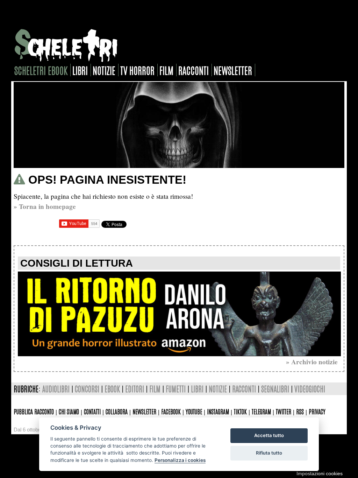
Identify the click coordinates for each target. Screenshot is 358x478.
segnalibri (275, 388)
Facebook (171, 411)
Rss (300, 411)
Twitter (283, 411)
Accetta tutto (269, 435)
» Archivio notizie (312, 362)
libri (80, 70)
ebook (112, 388)
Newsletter (144, 411)
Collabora (117, 411)
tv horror (137, 70)
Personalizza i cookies (180, 460)
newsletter (233, 70)
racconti (193, 70)
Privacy (317, 411)
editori (134, 388)
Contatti (92, 411)
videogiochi (309, 388)
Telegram (261, 411)
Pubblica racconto (34, 411)
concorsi (87, 388)
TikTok (240, 411)
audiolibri (56, 388)
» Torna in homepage (45, 206)
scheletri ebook (40, 70)
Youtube (194, 411)
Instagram (218, 411)
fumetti (176, 388)
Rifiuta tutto (269, 453)
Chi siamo (69, 411)
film (166, 70)
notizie (104, 70)
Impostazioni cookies (319, 473)
